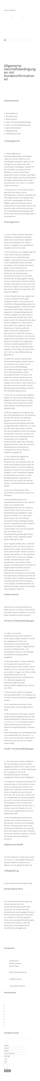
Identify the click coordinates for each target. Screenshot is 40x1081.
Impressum (17, 16)
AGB (7, 1005)
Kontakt (9, 16)
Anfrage (7, 1056)
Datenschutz (10, 1020)
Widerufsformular (12, 1014)
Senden (7, 1071)
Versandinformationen (14, 1008)
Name (6, 1045)
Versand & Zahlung (13, 1017)
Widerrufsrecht (11, 1011)
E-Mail (6, 1051)
